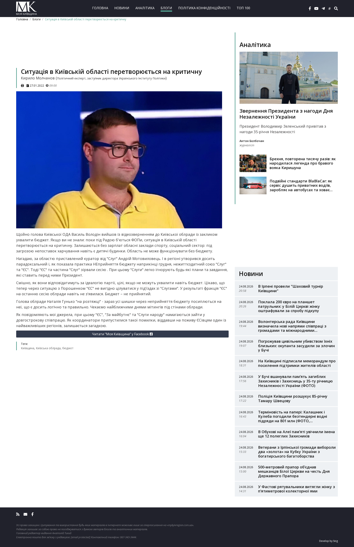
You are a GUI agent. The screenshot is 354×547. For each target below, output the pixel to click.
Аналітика (144, 8)
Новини (121, 8)
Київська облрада (48, 348)
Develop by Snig (328, 541)
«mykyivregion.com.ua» (180, 525)
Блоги (166, 8)
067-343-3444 (128, 537)
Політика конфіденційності (204, 8)
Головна (100, 8)
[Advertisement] (122, 50)
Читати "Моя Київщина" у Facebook (121, 334)
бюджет (68, 348)
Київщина (27, 348)
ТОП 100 (243, 8)
